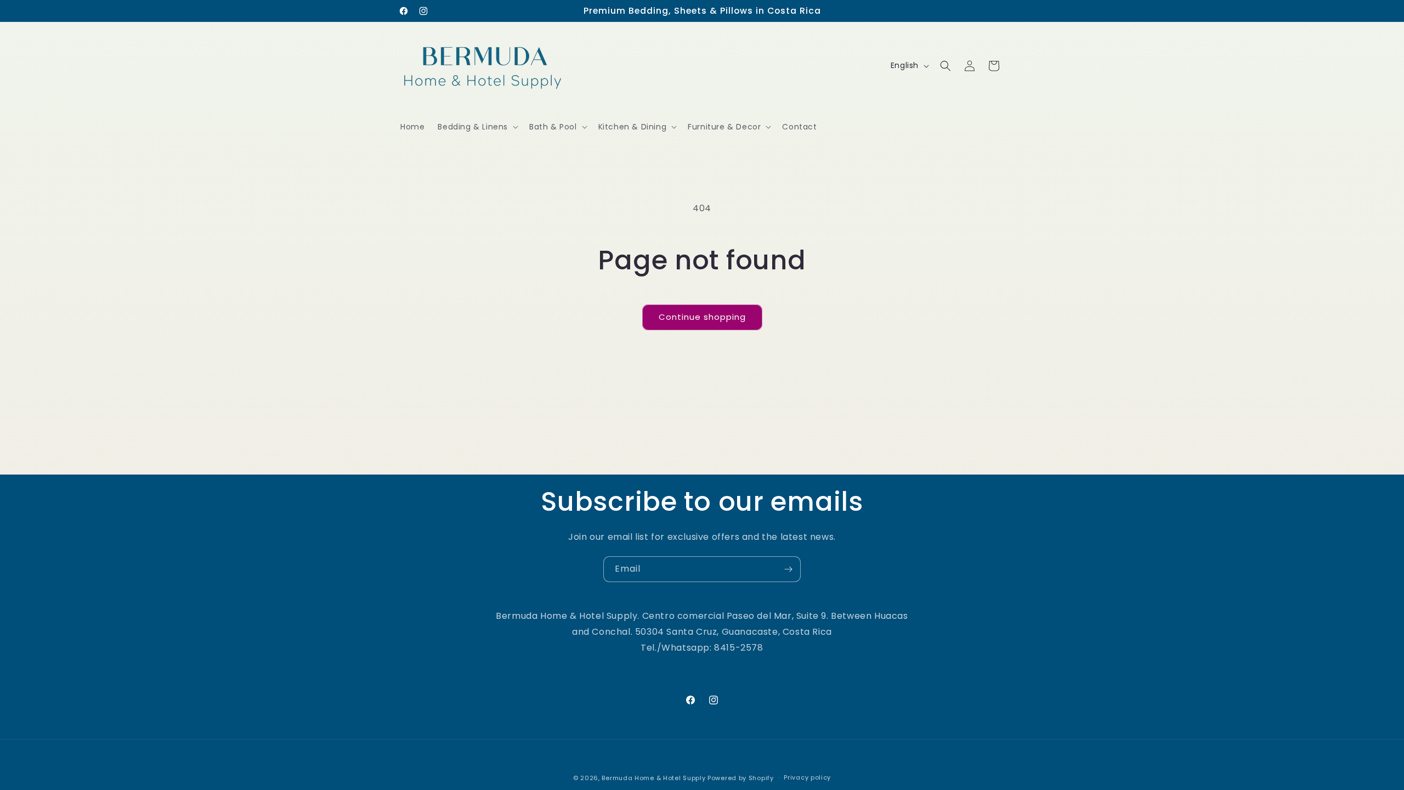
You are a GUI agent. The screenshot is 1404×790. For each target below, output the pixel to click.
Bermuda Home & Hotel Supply (653, 778)
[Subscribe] (788, 569)
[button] (477, 126)
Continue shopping (702, 317)
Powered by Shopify (740, 778)
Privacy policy (807, 777)
